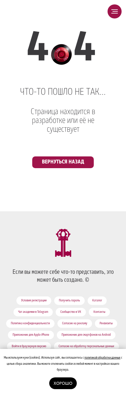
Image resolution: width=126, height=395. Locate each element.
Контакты (99, 312)
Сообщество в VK (70, 312)
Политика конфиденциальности (30, 323)
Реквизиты (106, 323)
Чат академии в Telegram (33, 312)
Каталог (97, 301)
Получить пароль (69, 301)
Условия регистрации (34, 301)
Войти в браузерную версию (29, 346)
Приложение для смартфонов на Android (86, 335)
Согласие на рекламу (74, 323)
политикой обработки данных (102, 358)
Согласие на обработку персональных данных (86, 346)
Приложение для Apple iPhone (31, 335)
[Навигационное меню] (114, 11)
